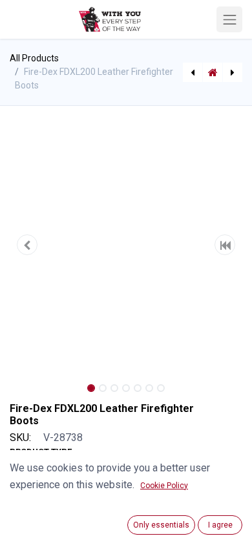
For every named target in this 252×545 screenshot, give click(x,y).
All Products (34, 58)
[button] (27, 244)
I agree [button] (220, 525)
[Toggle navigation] (229, 19)
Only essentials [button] (161, 525)
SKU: (20, 437)
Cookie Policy (164, 485)
